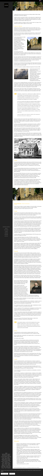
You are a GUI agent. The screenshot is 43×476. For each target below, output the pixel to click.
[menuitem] (6, 226)
